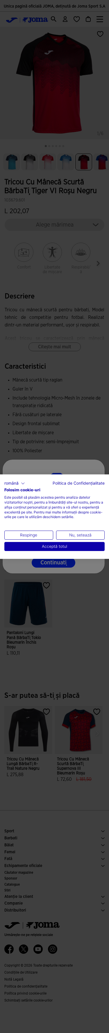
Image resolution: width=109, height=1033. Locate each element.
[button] (14, 483)
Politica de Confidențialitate (79, 483)
